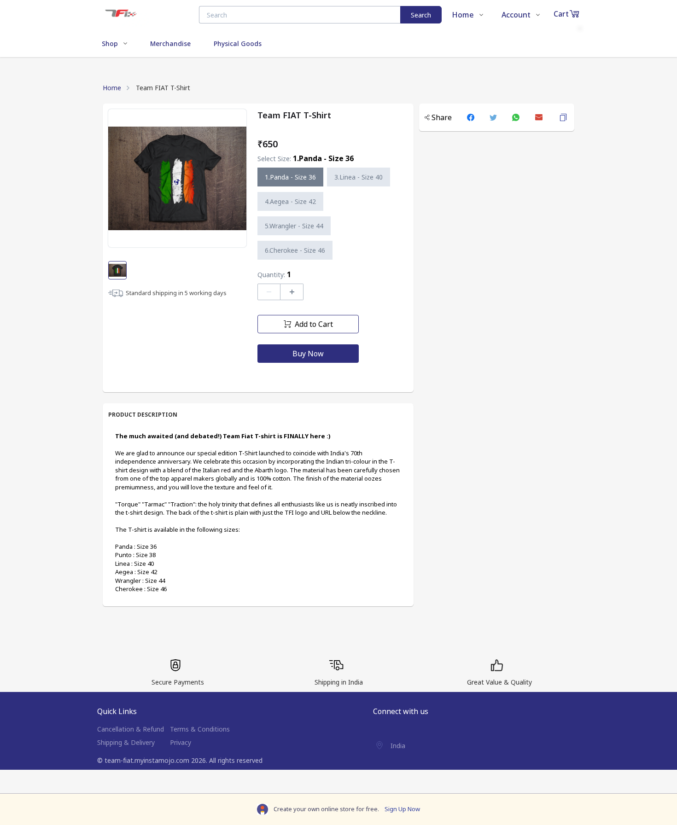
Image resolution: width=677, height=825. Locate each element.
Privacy (180, 742)
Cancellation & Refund (130, 729)
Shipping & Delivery (126, 742)
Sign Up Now (402, 809)
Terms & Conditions (200, 729)
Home (112, 87)
